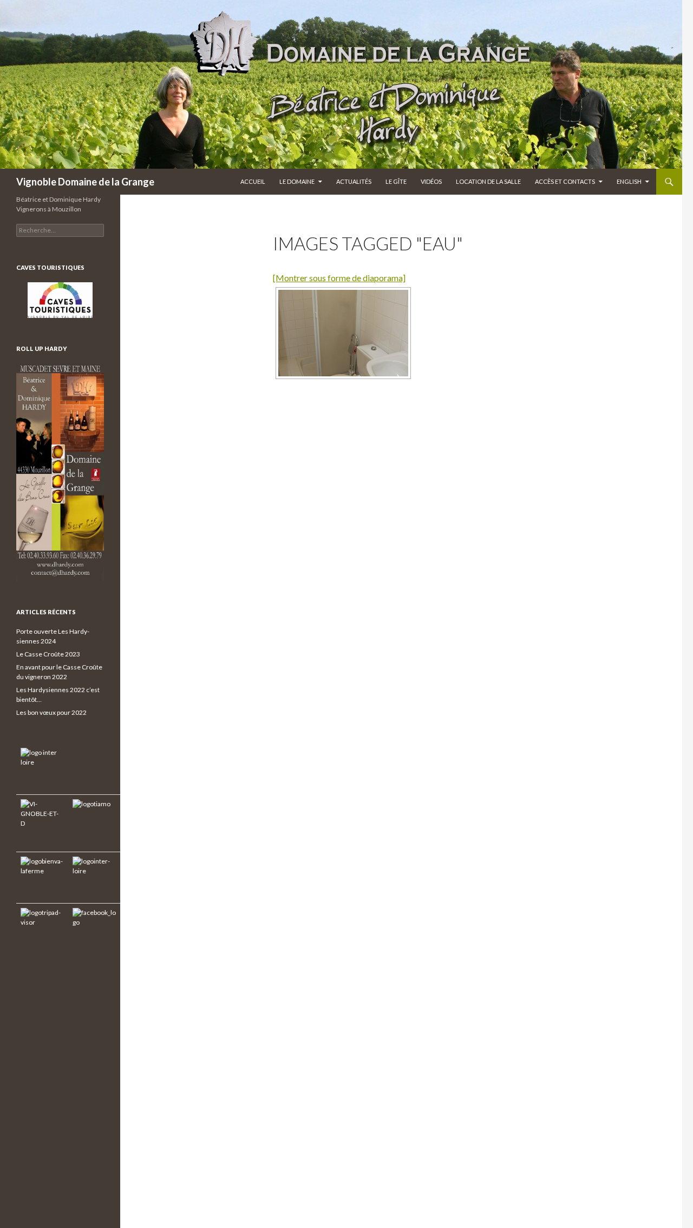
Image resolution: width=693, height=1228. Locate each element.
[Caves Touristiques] (60, 300)
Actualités (353, 181)
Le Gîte (396, 181)
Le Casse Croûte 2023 (48, 654)
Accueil (252, 181)
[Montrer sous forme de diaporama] (339, 278)
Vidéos (431, 181)
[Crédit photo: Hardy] (343, 333)
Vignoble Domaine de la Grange (85, 182)
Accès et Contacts (565, 181)
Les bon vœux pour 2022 (51, 712)
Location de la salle (488, 181)
